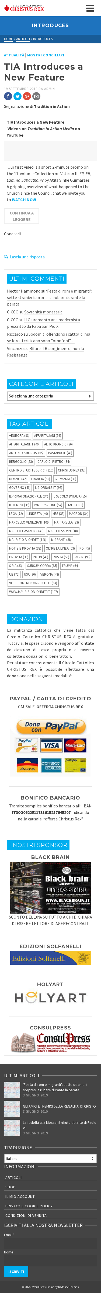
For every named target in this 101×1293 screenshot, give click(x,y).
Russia (61, 557)
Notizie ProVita (25, 548)
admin (49, 88)
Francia (40, 479)
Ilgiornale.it (48, 487)
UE (14, 574)
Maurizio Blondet (28, 539)
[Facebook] (8, 96)
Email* (9, 1234)
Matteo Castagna (26, 531)
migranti (61, 539)
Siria (16, 565)
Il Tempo (19, 505)
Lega (16, 513)
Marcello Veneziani (29, 522)
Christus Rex (71, 470)
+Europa (19, 435)
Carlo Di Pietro (53, 461)
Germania (65, 479)
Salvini (82, 557)
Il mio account (20, 1196)
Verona (49, 574)
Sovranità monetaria (43, 312)
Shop (10, 1187)
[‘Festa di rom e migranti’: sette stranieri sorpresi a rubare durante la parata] (12, 1090)
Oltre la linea (60, 548)
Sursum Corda (42, 565)
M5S (58, 513)
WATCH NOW (24, 199)
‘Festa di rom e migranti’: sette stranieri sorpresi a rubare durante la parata (49, 297)
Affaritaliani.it (24, 444)
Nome (8, 1252)
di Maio (18, 479)
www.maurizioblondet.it (33, 591)
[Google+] (27, 96)
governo (19, 487)
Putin (40, 557)
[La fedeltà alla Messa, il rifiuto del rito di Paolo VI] (12, 1128)
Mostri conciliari (45, 55)
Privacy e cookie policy (29, 1206)
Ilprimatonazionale (28, 496)
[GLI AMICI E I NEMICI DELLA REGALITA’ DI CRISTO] (12, 1109)
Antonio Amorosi (26, 453)
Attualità (14, 55)
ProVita (18, 557)
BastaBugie (60, 453)
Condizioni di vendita (26, 1215)
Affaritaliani (47, 435)
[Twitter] (17, 96)
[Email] (36, 96)
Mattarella (66, 522)
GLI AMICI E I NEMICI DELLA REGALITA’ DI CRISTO (59, 1106)
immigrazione (48, 505)
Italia (75, 505)
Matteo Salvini (63, 531)
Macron (78, 513)
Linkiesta (37, 513)
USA (30, 574)
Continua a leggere (22, 216)
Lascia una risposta (27, 256)
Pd (84, 548)
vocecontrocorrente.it (33, 583)
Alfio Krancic (58, 444)
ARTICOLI (13, 1177)
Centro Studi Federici (31, 470)
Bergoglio (21, 461)
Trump (70, 565)
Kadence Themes (68, 1287)
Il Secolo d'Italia (70, 496)
